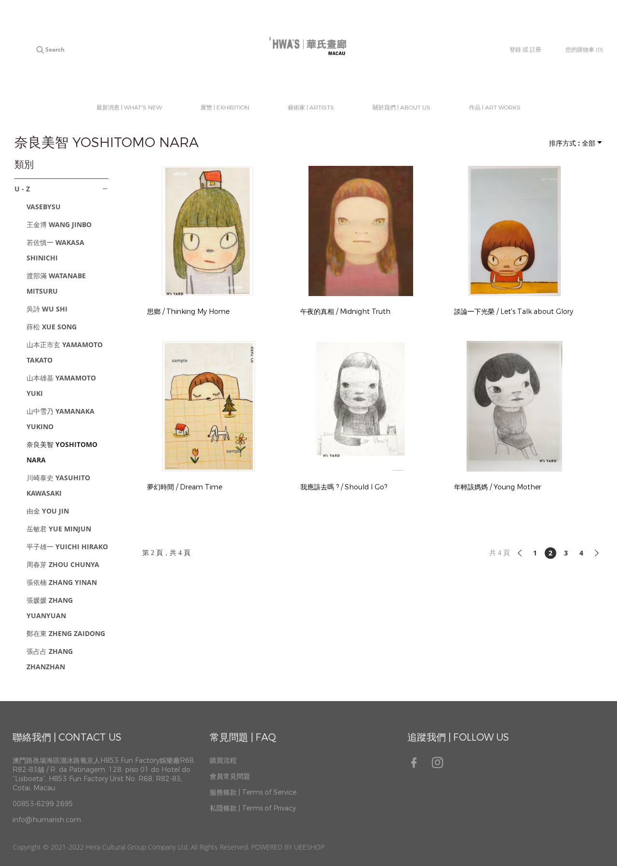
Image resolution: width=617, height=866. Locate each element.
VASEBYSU (44, 206)
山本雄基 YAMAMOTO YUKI (61, 385)
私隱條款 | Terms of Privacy (253, 808)
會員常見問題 (230, 776)
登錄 (515, 50)
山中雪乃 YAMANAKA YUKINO (60, 418)
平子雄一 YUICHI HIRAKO (67, 546)
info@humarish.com (47, 820)
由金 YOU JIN (48, 510)
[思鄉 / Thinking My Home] (207, 231)
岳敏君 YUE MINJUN (59, 528)
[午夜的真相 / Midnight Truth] (360, 231)
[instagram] (441, 765)
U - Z (22, 188)
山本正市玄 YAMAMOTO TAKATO (65, 352)
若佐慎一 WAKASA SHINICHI (55, 250)
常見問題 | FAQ (243, 737)
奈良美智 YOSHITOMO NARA (62, 452)
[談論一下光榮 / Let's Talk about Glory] (514, 231)
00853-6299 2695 (43, 804)
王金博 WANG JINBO (59, 224)
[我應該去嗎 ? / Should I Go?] (360, 406)
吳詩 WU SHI (47, 308)
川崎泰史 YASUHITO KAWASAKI (58, 485)
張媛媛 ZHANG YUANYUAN (50, 607)
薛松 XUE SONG (52, 326)
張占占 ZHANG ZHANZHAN (50, 659)
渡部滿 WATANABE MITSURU (56, 283)
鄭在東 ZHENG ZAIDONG (66, 633)
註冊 (535, 50)
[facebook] (417, 765)
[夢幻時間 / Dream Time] (207, 406)
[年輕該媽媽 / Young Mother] (514, 406)
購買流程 (223, 760)
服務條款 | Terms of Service (253, 792)
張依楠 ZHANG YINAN (62, 582)
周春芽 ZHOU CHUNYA (63, 564)
